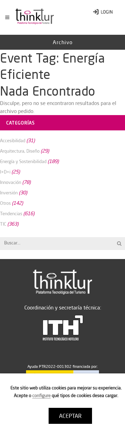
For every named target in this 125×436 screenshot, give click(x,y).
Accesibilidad (12, 140)
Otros (5, 203)
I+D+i (5, 172)
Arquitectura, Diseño (20, 151)
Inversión (9, 192)
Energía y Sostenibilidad (23, 161)
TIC (3, 224)
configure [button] (41, 395)
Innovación (10, 182)
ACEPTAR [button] (70, 415)
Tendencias (11, 213)
